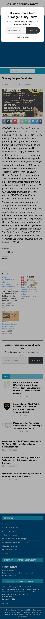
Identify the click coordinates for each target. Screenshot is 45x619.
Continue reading (22, 37)
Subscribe (32, 30)
